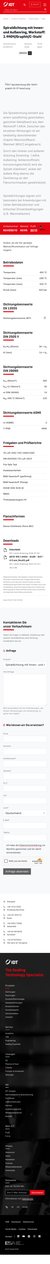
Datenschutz (27, 1199)
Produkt (6, 659)
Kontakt (8, 1116)
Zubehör (9, 1017)
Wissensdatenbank (13, 1113)
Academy (9, 1033)
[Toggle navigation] (45, 5)
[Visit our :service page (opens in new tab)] (18, 1236)
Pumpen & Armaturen (14, 1071)
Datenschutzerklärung (30, 845)
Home (5, 19)
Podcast (9, 1163)
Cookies (22, 1229)
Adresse (6, 771)
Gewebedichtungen (13, 1003)
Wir (7, 1084)
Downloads (10, 1170)
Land (5, 808)
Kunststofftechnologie (14, 999)
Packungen (10, 995)
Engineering (10, 1040)
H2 (6, 1060)
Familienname (9, 758)
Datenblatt (14, 549)
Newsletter (10, 1159)
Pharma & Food (12, 1064)
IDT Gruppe (10, 1091)
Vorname (7, 746)
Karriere (8, 1105)
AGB (7, 1222)
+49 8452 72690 (14, 923)
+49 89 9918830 (14, 931)
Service (9, 1027)
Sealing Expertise (12, 1044)
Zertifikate (9, 1098)
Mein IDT (36, 4)
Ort (4, 795)
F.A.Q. (8, 1136)
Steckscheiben (11, 1013)
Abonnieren (37, 1192)
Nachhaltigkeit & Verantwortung (19, 1095)
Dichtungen (34, 19)
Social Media (10, 1229)
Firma (5, 734)
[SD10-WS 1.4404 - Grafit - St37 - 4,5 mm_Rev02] (45, 318)
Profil (7, 1133)
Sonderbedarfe (12, 1010)
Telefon (6, 832)
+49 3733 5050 (13, 907)
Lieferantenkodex (13, 1102)
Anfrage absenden (17, 871)
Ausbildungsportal (13, 1109)
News (7, 1156)
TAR (7, 1037)
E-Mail (6, 820)
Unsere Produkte (18, 19)
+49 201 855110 (13, 915)
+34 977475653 (13, 940)
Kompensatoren (12, 1006)
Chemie (8, 1068)
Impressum (16, 1222)
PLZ (5, 783)
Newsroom (10, 1152)
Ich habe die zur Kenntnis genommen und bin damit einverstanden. (25, 849)
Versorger (9, 1075)
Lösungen (10, 1054)
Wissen (8, 1146)
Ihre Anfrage (8, 672)
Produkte (10, 985)
